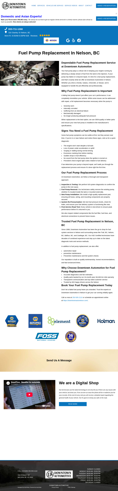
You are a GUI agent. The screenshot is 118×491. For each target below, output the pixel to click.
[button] (68, 40)
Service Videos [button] (71, 5)
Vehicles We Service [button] (54, 5)
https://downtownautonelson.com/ (75, 300)
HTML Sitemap (71, 487)
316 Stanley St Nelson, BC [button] (19, 33)
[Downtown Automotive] (14, 6)
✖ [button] (116, 13)
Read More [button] (72, 404)
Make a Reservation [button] (106, 6)
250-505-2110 (77, 297)
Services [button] (41, 5)
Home (34, 5)
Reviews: (32, 36)
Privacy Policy (55, 487)
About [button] (81, 5)
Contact (88, 5)
